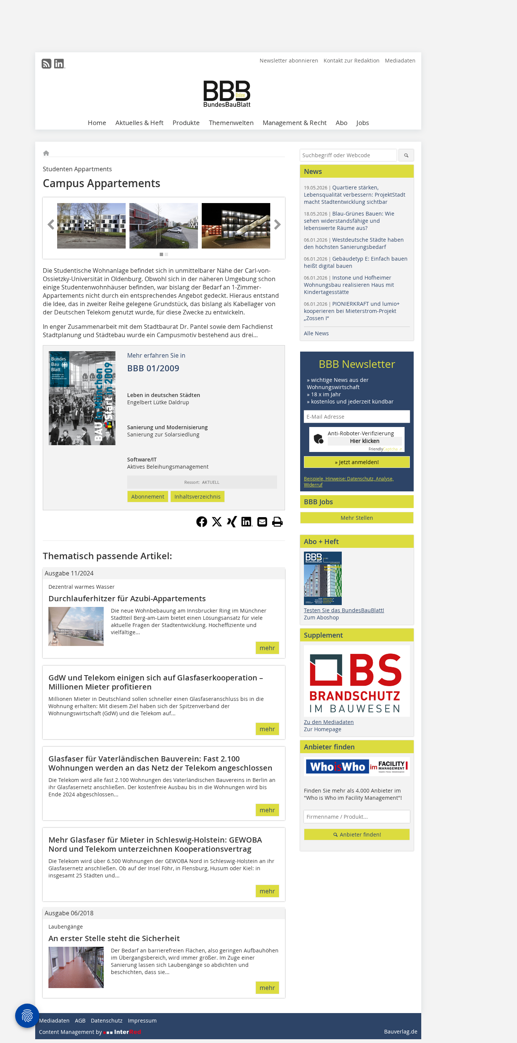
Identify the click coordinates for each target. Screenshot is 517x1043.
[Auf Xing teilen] (232, 525)
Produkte (186, 122)
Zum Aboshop (321, 617)
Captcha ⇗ (385, 449)
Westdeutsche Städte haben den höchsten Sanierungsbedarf (354, 243)
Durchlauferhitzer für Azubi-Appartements (127, 598)
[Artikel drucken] (277, 521)
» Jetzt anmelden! (357, 462)
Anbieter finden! (359, 834)
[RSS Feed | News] (46, 63)
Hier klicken (365, 440)
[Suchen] (406, 155)
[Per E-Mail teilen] (262, 521)
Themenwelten (231, 122)
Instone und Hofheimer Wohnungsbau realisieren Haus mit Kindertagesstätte (349, 285)
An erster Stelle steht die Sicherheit (114, 938)
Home (97, 122)
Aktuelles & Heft (139, 122)
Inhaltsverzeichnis (197, 496)
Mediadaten (400, 60)
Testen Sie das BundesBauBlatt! (344, 610)
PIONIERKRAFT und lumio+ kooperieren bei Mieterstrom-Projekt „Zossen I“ (352, 311)
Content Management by (71, 1031)
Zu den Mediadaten (329, 722)
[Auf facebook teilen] (201, 525)
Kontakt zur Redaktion (352, 60)
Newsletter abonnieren (289, 60)
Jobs (363, 122)
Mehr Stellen (357, 517)
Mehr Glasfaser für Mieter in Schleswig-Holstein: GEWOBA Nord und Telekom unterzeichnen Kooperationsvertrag (155, 844)
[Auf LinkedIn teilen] (247, 525)
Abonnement (147, 496)
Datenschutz (107, 1020)
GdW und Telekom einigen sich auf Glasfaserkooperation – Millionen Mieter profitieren (155, 682)
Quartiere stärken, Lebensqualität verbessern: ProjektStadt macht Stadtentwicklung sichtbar (354, 194)
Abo (341, 122)
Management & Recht (295, 122)
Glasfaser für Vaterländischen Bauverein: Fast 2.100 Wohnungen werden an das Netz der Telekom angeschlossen (160, 763)
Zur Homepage (322, 729)
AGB (80, 1020)
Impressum (142, 1020)
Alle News (316, 333)
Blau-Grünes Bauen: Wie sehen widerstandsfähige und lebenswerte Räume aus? (349, 220)
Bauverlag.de (400, 1031)
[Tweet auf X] (216, 525)
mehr (267, 648)
